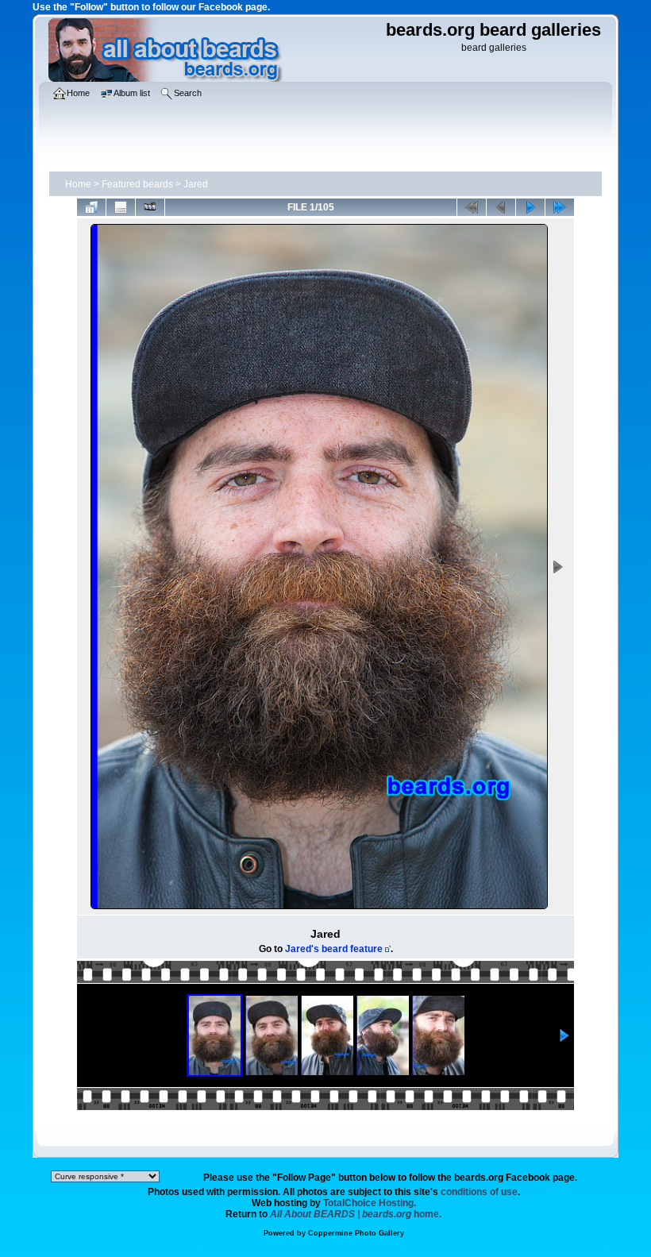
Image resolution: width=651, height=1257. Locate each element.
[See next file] (530, 207)
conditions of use (479, 1191)
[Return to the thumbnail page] (91, 207)
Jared (195, 184)
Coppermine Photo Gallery (356, 1233)
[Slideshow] (150, 207)
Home (78, 184)
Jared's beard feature (334, 948)
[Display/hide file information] (120, 207)
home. (355, 1214)
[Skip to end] (559, 207)
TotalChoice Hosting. (369, 1203)
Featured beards (137, 184)
